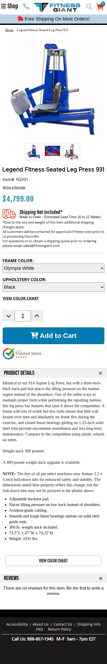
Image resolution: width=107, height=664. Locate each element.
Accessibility (17, 624)
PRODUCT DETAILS (19, 373)
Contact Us (63, 624)
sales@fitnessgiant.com (41, 245)
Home (9, 30)
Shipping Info (89, 624)
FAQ (39, 629)
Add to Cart (57, 336)
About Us (41, 624)
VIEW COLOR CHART (21, 298)
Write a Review (14, 187)
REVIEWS (11, 578)
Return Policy (59, 629)
